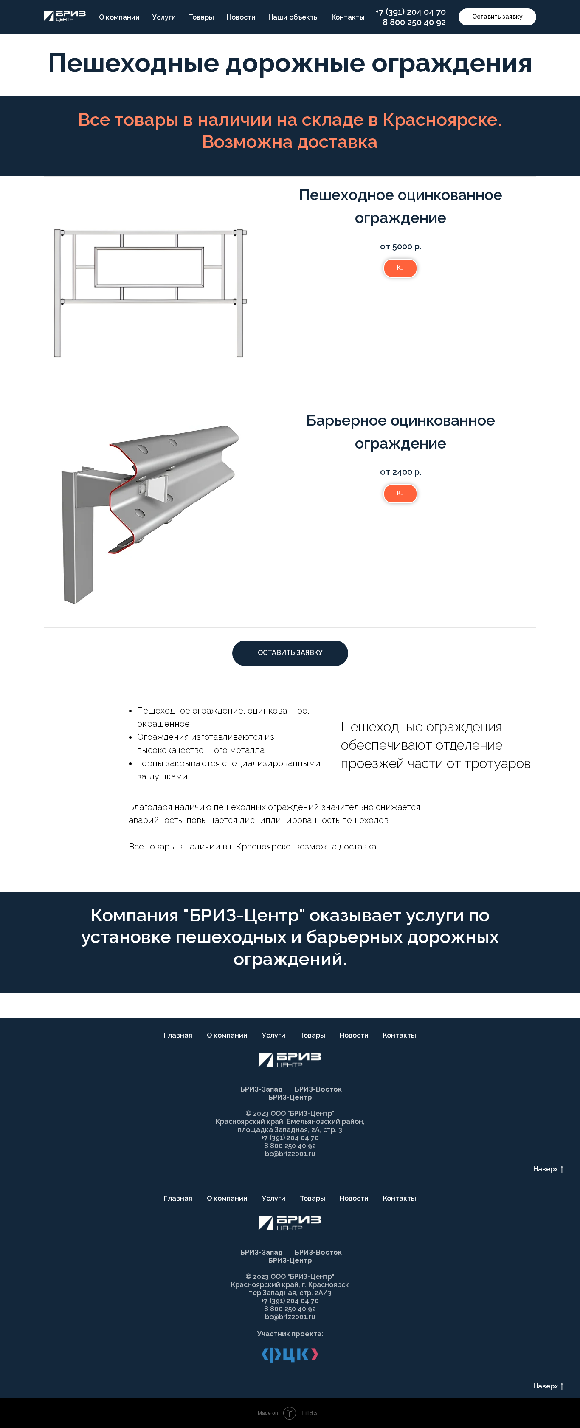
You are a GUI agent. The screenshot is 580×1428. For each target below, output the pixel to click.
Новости (241, 17)
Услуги (164, 17)
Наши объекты (293, 17)
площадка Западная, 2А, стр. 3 (290, 1130)
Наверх (545, 1169)
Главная (178, 1035)
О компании (119, 17)
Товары (201, 17)
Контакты (348, 17)
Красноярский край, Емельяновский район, (290, 1122)
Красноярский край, (266, 1285)
